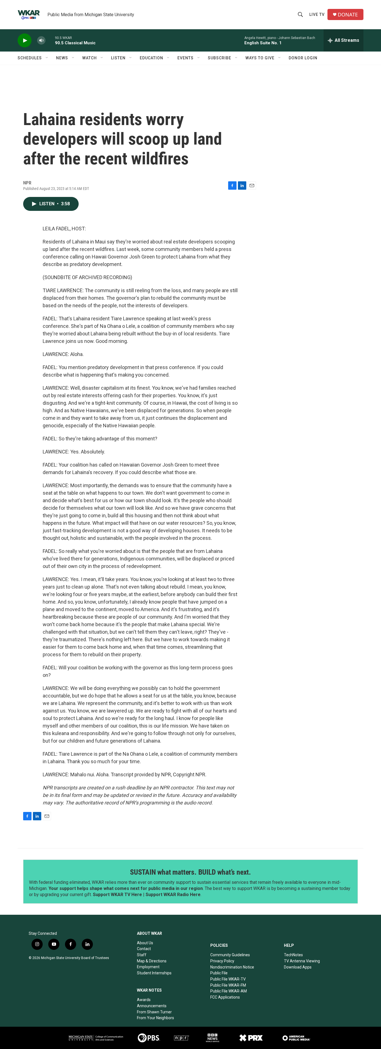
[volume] (41, 40)
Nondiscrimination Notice (232, 967)
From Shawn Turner (154, 1012)
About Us (145, 943)
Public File (219, 973)
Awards (144, 999)
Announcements (152, 1006)
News (62, 58)
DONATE (348, 15)
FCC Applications (225, 997)
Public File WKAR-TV (228, 979)
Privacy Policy (222, 961)
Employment (148, 967)
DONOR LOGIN (303, 58)
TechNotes (293, 955)
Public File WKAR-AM (228, 991)
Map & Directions (152, 961)
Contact (144, 948)
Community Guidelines (230, 955)
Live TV (317, 14)
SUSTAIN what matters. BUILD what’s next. (190, 872)
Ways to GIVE (259, 58)
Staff (141, 955)
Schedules (30, 58)
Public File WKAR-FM (228, 985)
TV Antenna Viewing (302, 961)
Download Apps (298, 967)
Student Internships (154, 973)
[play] (24, 40)
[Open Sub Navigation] (47, 58)
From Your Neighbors (155, 1018)
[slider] (50, 40)
